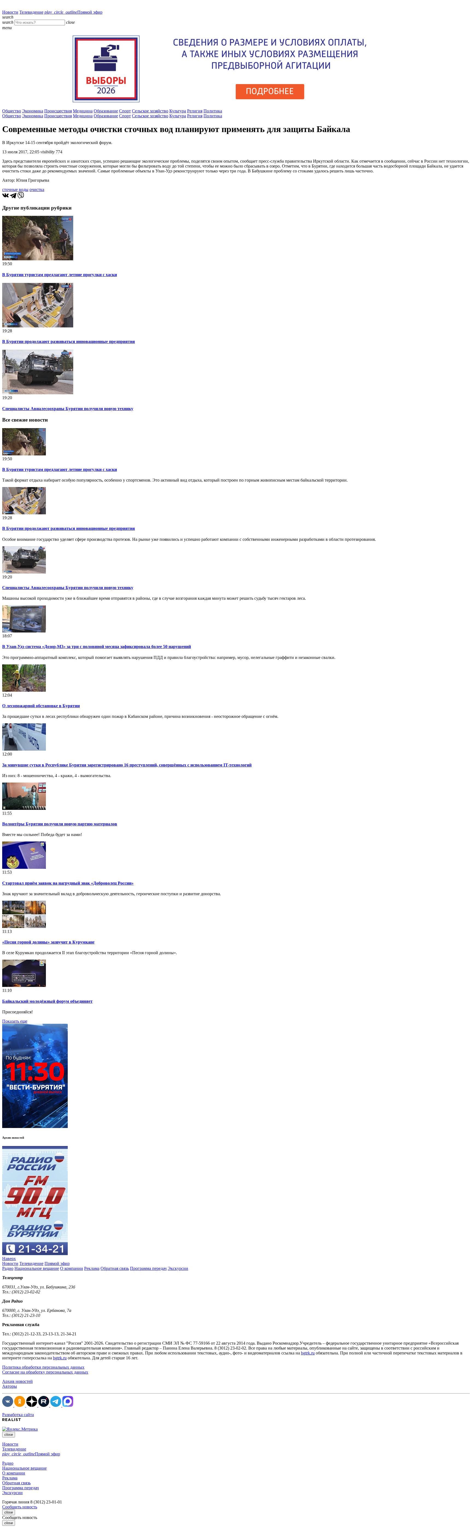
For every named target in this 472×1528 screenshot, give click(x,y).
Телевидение (31, 12)
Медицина (83, 111)
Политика (212, 111)
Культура (177, 111)
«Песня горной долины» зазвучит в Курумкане (48, 942)
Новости (10, 12)
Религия (194, 111)
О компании (71, 1268)
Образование (106, 111)
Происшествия (58, 111)
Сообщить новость (19, 1507)
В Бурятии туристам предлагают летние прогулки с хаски (59, 274)
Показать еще (14, 1021)
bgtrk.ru (308, 1353)
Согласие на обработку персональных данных (45, 1372)
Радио (7, 1268)
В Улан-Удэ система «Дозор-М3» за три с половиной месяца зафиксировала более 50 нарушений (96, 646)
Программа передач (148, 1268)
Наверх (9, 1258)
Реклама (91, 1268)
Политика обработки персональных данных (43, 1367)
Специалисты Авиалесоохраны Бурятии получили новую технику (67, 408)
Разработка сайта (18, 1414)
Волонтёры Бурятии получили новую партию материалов (59, 824)
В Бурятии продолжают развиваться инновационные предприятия (68, 341)
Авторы (9, 1386)
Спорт (125, 111)
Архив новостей (17, 1381)
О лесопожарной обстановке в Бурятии (41, 705)
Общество (11, 111)
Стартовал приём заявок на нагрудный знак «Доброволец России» (68, 883)
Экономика (32, 111)
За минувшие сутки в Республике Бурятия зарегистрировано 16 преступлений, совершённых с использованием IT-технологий (127, 765)
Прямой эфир (73, 12)
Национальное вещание (36, 1268)
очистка (37, 189)
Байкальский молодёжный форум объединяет (47, 1001)
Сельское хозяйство (150, 111)
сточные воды (15, 189)
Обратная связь (115, 1268)
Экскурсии (178, 1268)
